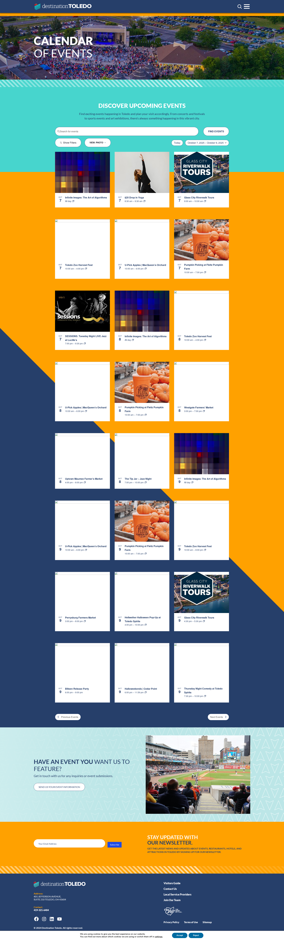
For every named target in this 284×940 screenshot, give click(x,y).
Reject (196, 935)
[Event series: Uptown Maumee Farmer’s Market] (85, 482)
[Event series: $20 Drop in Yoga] (144, 201)
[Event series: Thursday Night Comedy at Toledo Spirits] (205, 696)
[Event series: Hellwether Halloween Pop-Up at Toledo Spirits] (146, 624)
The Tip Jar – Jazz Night (138, 478)
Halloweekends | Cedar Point (141, 688)
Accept (179, 935)
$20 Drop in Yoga (134, 197)
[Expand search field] (239, 6)
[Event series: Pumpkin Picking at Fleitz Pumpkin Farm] (205, 272)
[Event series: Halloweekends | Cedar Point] (146, 692)
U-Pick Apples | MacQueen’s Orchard (145, 265)
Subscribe (114, 844)
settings (158, 936)
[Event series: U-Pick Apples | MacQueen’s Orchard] (146, 268)
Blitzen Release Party (77, 688)
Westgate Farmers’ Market (198, 407)
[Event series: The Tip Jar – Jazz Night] (146, 482)
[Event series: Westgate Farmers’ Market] (204, 411)
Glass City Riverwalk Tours (199, 197)
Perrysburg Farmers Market (80, 617)
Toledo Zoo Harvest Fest (79, 265)
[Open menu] (246, 6)
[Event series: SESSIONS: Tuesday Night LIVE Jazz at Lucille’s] (85, 343)
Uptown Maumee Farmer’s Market (84, 478)
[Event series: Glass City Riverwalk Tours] (205, 201)
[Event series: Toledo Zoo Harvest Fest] (86, 268)
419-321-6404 (41, 910)
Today (177, 142)
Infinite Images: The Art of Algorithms (86, 197)
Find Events (216, 131)
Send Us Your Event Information (59, 787)
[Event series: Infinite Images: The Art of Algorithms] (73, 201)
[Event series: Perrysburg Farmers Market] (85, 621)
